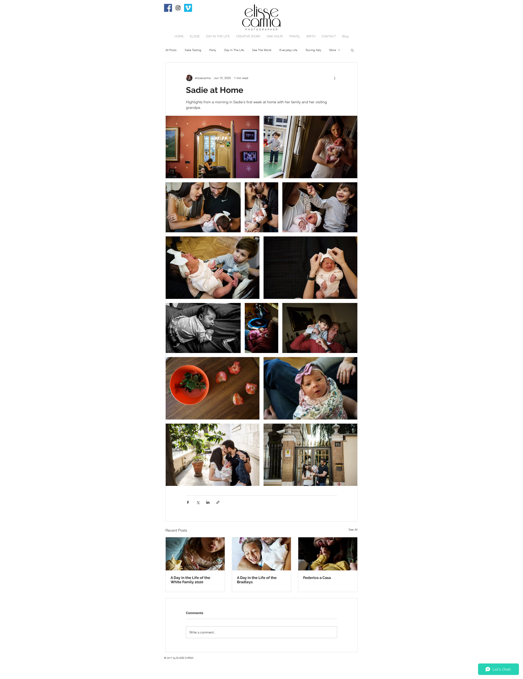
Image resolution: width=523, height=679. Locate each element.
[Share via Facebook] (188, 502)
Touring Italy (313, 50)
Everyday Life (288, 50)
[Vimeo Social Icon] (188, 8)
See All (353, 529)
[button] (352, 50)
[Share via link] (218, 502)
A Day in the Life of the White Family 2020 (190, 579)
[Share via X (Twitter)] (198, 502)
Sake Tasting (193, 50)
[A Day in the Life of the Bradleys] (261, 553)
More (332, 50)
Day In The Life (234, 50)
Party (212, 50)
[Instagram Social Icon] (178, 8)
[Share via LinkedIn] (208, 502)
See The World (261, 50)
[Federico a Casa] (327, 553)
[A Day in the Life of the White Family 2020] (195, 553)
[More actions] (334, 78)
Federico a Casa (317, 577)
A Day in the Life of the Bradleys (257, 579)
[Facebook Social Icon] (168, 8)
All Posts (171, 50)
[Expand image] (212, 147)
